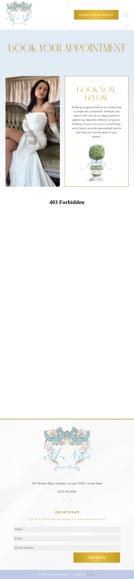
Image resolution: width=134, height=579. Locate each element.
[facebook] (64, 501)
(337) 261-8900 (67, 492)
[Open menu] (126, 14)
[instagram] (70, 501)
